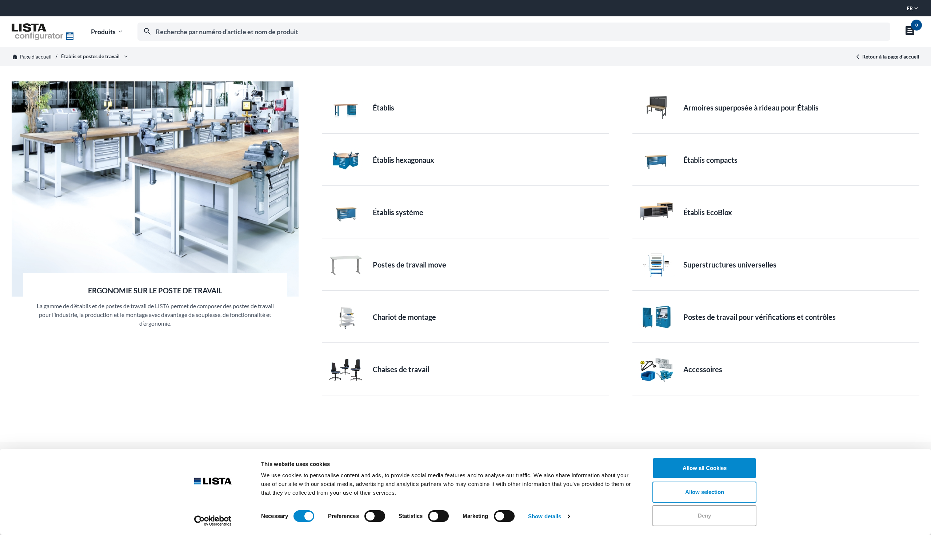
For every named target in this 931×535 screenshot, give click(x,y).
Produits (107, 32)
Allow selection (704, 492)
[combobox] (513, 32)
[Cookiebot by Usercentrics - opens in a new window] (213, 520)
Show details (544, 516)
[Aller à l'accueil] (42, 31)
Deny (704, 515)
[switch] (374, 516)
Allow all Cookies (705, 468)
